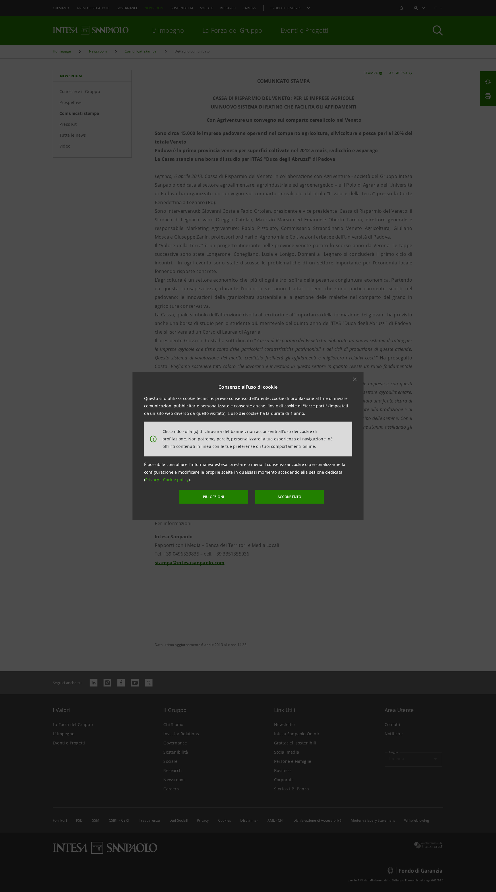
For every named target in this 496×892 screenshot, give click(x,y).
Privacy (152, 479)
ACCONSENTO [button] (289, 496)
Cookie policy (176, 479)
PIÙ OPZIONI (213, 496)
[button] (354, 379)
